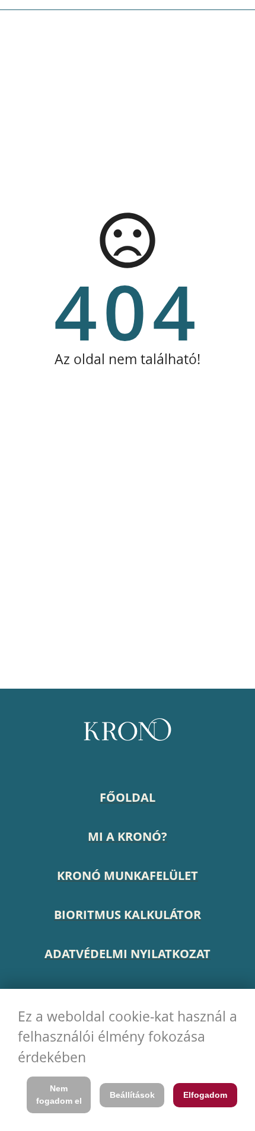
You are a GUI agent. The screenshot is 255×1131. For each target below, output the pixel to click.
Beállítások (132, 1095)
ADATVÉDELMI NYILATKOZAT (127, 954)
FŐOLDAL (127, 797)
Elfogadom (205, 1095)
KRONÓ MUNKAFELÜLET (127, 875)
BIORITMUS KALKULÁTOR (127, 915)
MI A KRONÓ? (127, 836)
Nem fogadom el (59, 1095)
